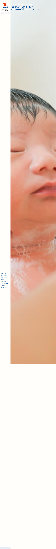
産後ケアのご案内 (4, 283)
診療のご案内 (3, 277)
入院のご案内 (3, 281)
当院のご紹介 (3, 275)
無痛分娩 (2, 279)
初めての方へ (3, 273)
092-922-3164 (6, 10)
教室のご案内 (3, 285)
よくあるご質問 (4, 287)
